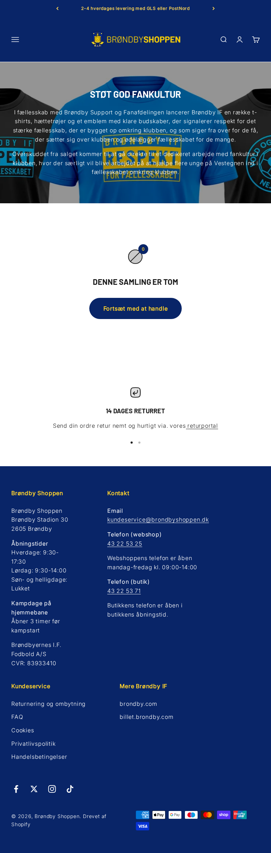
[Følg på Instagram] (52, 789)
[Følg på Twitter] (34, 789)
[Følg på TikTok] (70, 789)
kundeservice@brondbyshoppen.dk (158, 519)
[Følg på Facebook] (16, 789)
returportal (202, 425)
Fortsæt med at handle (135, 308)
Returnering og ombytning (48, 703)
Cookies (22, 730)
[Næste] (213, 8)
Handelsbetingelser (39, 756)
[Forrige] (57, 8)
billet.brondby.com (146, 716)
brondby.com (138, 703)
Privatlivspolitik (33, 743)
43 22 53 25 (124, 543)
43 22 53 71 (124, 590)
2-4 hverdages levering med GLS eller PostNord (135, 8)
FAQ (17, 716)
